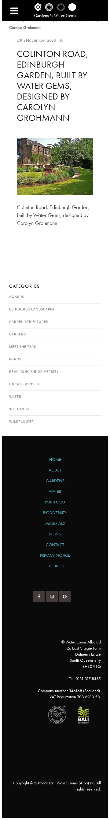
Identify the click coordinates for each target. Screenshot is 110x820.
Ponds (15, 359)
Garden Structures (28, 322)
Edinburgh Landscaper (32, 309)
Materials (55, 523)
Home (55, 459)
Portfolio (55, 502)
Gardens (17, 334)
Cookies (55, 566)
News (55, 534)
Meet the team (23, 347)
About (55, 470)
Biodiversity (55, 512)
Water (15, 396)
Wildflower (21, 421)
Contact (55, 544)
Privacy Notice (55, 555)
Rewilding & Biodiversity (34, 371)
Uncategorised (24, 384)
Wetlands (19, 409)
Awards (16, 297)
